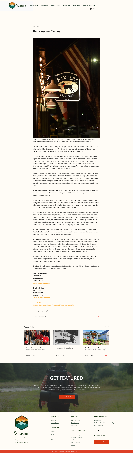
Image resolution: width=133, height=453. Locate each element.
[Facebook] (94, 9)
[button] (33, 5)
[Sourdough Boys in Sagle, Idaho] (66, 337)
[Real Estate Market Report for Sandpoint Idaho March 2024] (96, 337)
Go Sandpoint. (60, 451)
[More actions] (99, 26)
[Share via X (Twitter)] (38, 311)
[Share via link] (47, 311)
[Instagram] (91, 9)
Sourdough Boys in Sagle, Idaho (64, 349)
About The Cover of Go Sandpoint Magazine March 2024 (35, 349)
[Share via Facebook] (34, 311)
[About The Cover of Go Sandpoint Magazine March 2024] (37, 337)
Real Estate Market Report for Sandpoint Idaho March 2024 (95, 349)
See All (107, 326)
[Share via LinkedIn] (43, 311)
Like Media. (75, 451)
